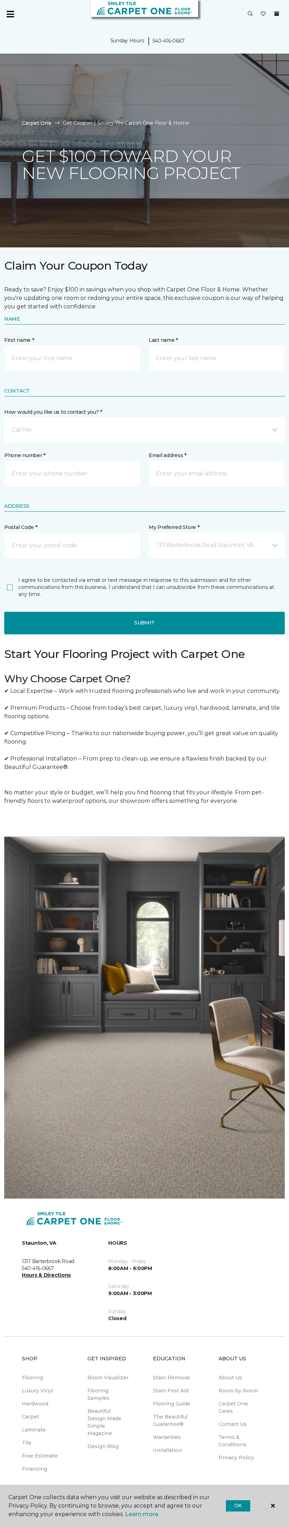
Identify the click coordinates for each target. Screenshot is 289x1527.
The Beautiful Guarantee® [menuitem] (170, 1420)
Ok (238, 1505)
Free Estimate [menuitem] (40, 1456)
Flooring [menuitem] (32, 1377)
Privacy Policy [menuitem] (236, 1457)
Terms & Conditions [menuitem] (232, 1441)
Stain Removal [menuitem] (171, 1377)
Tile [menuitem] (26, 1443)
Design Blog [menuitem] (103, 1446)
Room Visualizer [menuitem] (108, 1377)
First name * (19, 340)
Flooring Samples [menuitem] (98, 1394)
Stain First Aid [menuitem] (171, 1390)
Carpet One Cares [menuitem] (233, 1407)
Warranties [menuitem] (167, 1437)
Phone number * (24, 455)
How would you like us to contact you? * (53, 412)
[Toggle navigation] (10, 14)
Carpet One (36, 123)
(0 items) (276, 13)
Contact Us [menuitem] (233, 1424)
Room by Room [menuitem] (238, 1390)
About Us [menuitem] (230, 1377)
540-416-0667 (169, 41)
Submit (144, 623)
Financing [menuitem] (34, 1469)
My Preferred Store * (174, 527)
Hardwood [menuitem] (35, 1403)
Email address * (167, 455)
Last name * (163, 340)
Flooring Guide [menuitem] (171, 1403)
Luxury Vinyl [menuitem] (37, 1390)
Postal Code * (20, 527)
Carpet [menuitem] (30, 1417)
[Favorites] (263, 14)
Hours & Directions (46, 1275)
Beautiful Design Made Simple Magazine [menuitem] (104, 1422)
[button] (250, 14)
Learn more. (142, 1514)
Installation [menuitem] (167, 1450)
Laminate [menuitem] (34, 1430)
